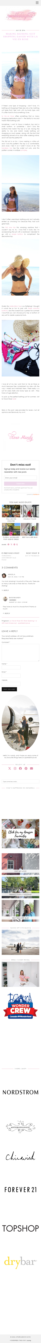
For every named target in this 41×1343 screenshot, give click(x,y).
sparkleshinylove (23, 1337)
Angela (11, 574)
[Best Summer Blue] (30, 529)
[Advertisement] (21, 1046)
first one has (10, 227)
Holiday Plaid (30, 519)
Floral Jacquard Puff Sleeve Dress (11, 538)
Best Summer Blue (29, 537)
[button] (38, 2)
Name (4, 664)
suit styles (23, 150)
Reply (6, 590)
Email (4, 672)
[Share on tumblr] (17, 544)
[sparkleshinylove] (20, 11)
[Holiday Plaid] (30, 511)
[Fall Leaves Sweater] (11, 511)
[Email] (31, 768)
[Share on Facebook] (8, 544)
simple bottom (18, 234)
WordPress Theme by (20, 1340)
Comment (6, 642)
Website (4, 680)
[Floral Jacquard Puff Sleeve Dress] (11, 529)
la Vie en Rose (8, 116)
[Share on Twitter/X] (11, 544)
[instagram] (15, 768)
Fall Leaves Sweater (11, 520)
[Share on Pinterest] (14, 544)
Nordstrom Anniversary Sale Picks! (10, 556)
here (14, 399)
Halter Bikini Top (15, 306)
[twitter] (9, 768)
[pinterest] (26, 768)
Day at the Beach (32, 554)
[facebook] (20, 768)
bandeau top (7, 148)
